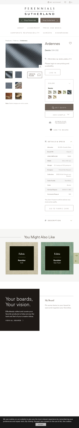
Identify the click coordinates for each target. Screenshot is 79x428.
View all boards (13, 320)
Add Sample (59, 115)
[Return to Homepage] (39, 11)
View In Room (32, 75)
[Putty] (54, 97)
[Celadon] (64, 92)
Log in (52, 73)
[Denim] (69, 92)
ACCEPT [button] (40, 424)
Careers (47, 33)
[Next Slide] (76, 255)
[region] (39, 258)
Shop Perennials (30, 20)
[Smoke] (54, 92)
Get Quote (61, 108)
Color (51, 83)
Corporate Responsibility (25, 33)
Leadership (33, 28)
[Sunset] (59, 92)
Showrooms (62, 33)
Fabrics (16, 40)
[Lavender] (49, 97)
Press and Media (52, 28)
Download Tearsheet (61, 122)
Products (9, 40)
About (20, 28)
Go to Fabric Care (59, 209)
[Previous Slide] (76, 261)
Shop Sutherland (49, 20)
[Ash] (49, 92)
